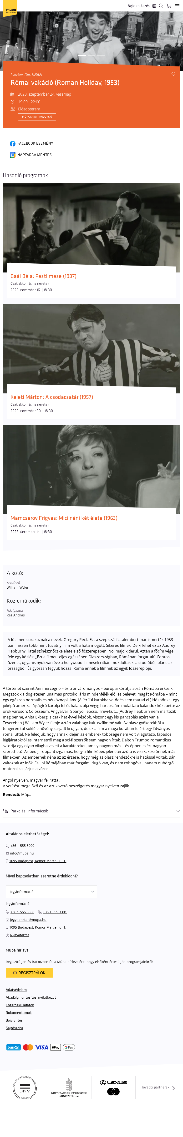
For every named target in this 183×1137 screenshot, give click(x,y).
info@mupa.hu (22, 853)
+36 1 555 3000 (22, 845)
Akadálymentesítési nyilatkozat (31, 997)
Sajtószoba (14, 1028)
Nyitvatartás (19, 935)
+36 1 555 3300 (22, 912)
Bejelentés (14, 1020)
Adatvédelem (16, 990)
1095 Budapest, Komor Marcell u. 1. (37, 861)
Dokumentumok (19, 1013)
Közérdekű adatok (20, 1005)
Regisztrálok (32, 972)
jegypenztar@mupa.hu (28, 919)
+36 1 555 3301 (55, 912)
